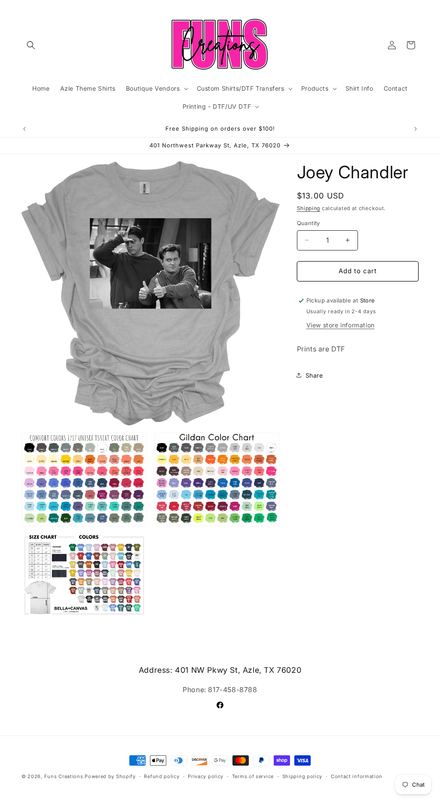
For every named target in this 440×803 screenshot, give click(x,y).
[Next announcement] (415, 129)
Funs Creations (63, 776)
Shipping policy (302, 776)
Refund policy (161, 776)
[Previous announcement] (24, 129)
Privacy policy (205, 776)
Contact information (356, 776)
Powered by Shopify (110, 776)
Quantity (308, 223)
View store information (340, 325)
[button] (30, 45)
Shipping (309, 208)
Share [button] (314, 375)
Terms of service (253, 776)
